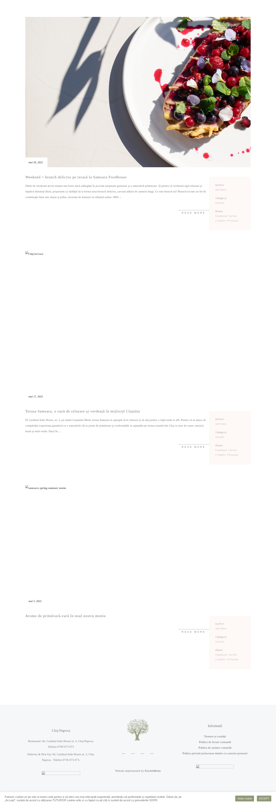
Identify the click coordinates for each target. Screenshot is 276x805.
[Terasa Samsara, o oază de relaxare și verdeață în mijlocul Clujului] (138, 326)
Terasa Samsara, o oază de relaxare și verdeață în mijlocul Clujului (82, 411)
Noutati (220, 203)
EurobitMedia (153, 770)
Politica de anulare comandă (215, 747)
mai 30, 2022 (36, 162)
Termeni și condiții (215, 736)
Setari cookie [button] (245, 798)
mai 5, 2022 (35, 601)
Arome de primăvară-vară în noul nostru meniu (65, 616)
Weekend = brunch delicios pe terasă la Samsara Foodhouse (76, 177)
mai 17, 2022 (36, 396)
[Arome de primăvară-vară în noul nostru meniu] (138, 545)
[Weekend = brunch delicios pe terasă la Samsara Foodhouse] (138, 92)
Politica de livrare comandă (215, 742)
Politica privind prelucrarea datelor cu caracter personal (214, 753)
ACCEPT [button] (264, 798)
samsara (220, 189)
